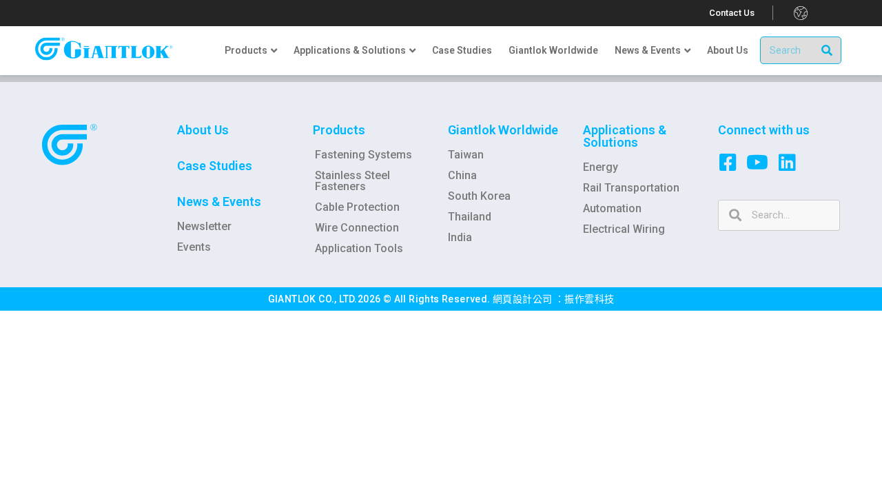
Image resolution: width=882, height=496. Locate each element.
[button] (732, 13)
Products (339, 130)
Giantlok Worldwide (503, 130)
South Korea (479, 196)
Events (194, 247)
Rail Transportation (631, 187)
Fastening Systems (363, 154)
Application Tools (359, 248)
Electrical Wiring (624, 229)
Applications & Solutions (624, 136)
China (462, 175)
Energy (600, 167)
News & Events (219, 201)
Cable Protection (357, 207)
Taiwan (466, 154)
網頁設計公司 (524, 298)
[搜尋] (827, 50)
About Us (203, 130)
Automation (612, 208)
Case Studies (214, 165)
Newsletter (204, 226)
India (460, 237)
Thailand (469, 216)
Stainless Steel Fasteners (352, 181)
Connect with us (764, 130)
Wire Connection (357, 227)
